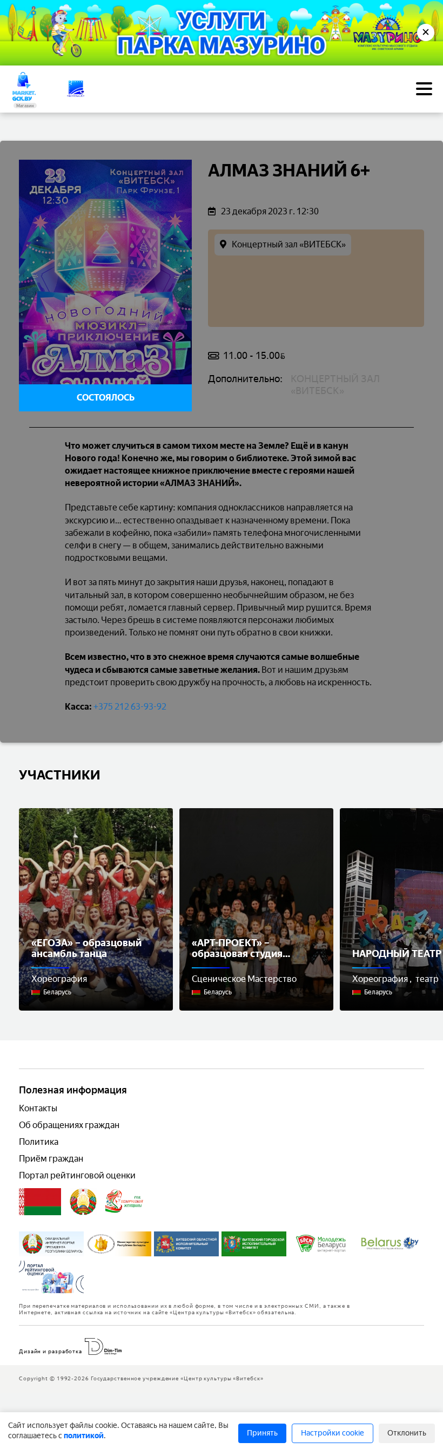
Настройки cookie (332, 1433)
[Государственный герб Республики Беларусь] (83, 1201)
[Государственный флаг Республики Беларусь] (40, 1201)
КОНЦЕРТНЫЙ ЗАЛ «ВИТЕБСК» (335, 385)
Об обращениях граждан (69, 1125)
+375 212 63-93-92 (129, 707)
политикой (84, 1435)
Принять (262, 1433)
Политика (38, 1142)
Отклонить (406, 1433)
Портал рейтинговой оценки (77, 1175)
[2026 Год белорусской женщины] (124, 1201)
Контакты (38, 1108)
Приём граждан (51, 1159)
